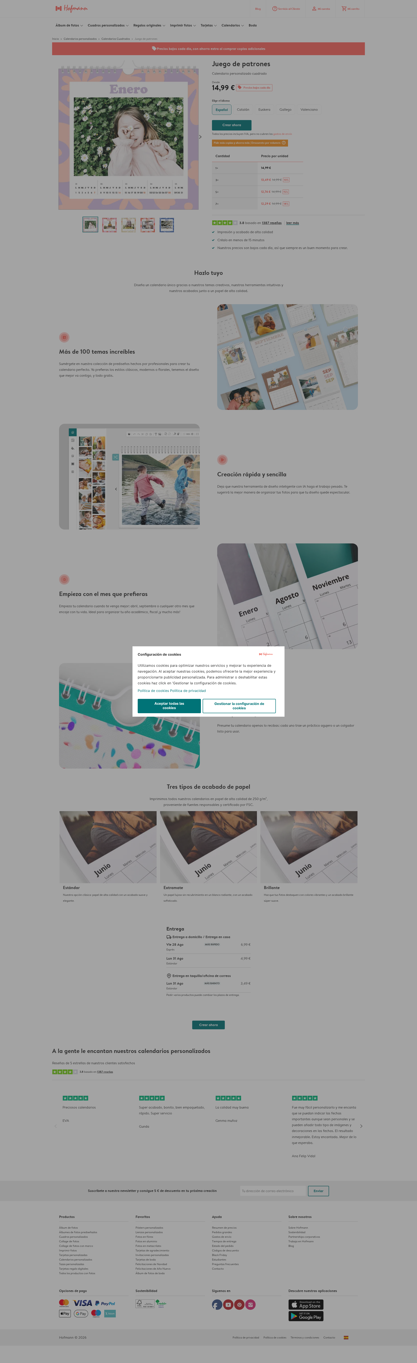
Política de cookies (153, 690)
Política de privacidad (188, 690)
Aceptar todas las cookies (169, 705)
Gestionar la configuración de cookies (239, 705)
